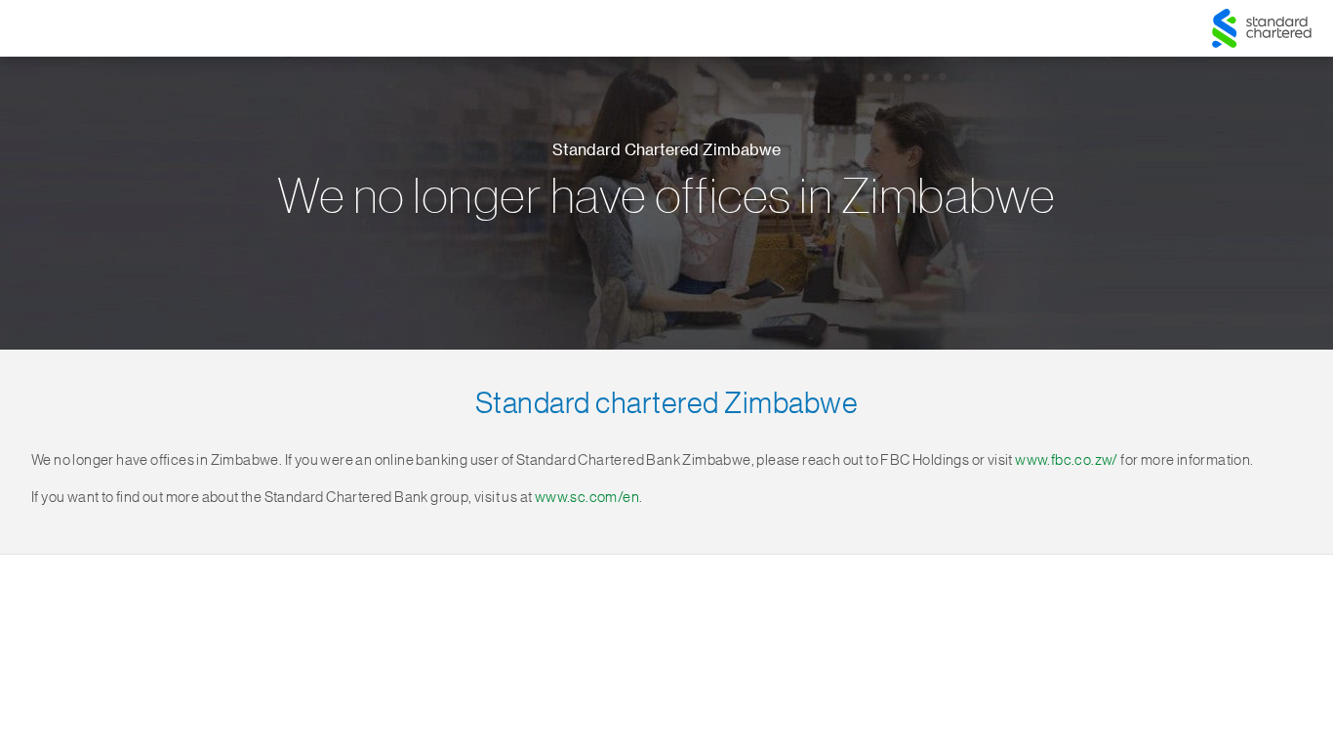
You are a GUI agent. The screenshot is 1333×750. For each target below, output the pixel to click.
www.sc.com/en (587, 497)
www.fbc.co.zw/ (1066, 460)
